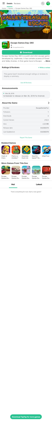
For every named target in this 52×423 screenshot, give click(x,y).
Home (4, 8)
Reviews (17, 3)
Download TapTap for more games (26, 417)
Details (9, 3)
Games (10, 8)
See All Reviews (26, 83)
